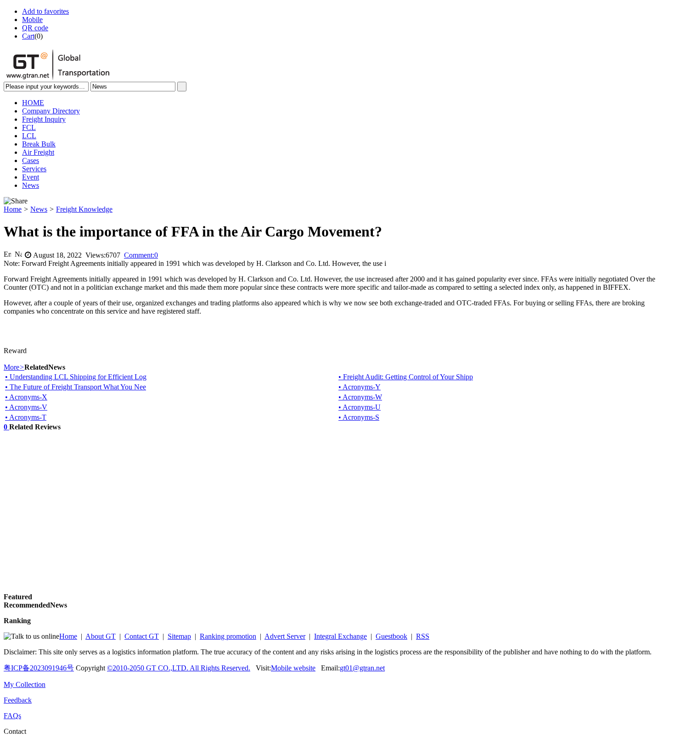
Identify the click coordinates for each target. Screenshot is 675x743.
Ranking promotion (228, 636)
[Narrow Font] (18, 254)
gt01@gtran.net (362, 668)
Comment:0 (141, 255)
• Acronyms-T (25, 417)
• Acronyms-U (359, 407)
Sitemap (179, 636)
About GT (100, 636)
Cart (28, 36)
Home (13, 209)
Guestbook (391, 636)
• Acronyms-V (26, 407)
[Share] (16, 201)
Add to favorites (45, 11)
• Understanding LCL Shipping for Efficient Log (75, 377)
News (38, 209)
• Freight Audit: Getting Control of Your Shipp (405, 377)
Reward (15, 351)
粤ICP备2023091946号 (39, 668)
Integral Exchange (340, 636)
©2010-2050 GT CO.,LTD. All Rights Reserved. (178, 668)
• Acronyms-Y (359, 387)
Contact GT (141, 636)
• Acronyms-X (26, 397)
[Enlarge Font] (7, 254)
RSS (422, 636)
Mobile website (293, 668)
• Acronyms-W (360, 397)
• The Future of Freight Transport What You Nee (75, 387)
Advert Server (284, 636)
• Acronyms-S (358, 417)
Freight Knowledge (84, 209)
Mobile (32, 19)
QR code (35, 28)
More (14, 367)
